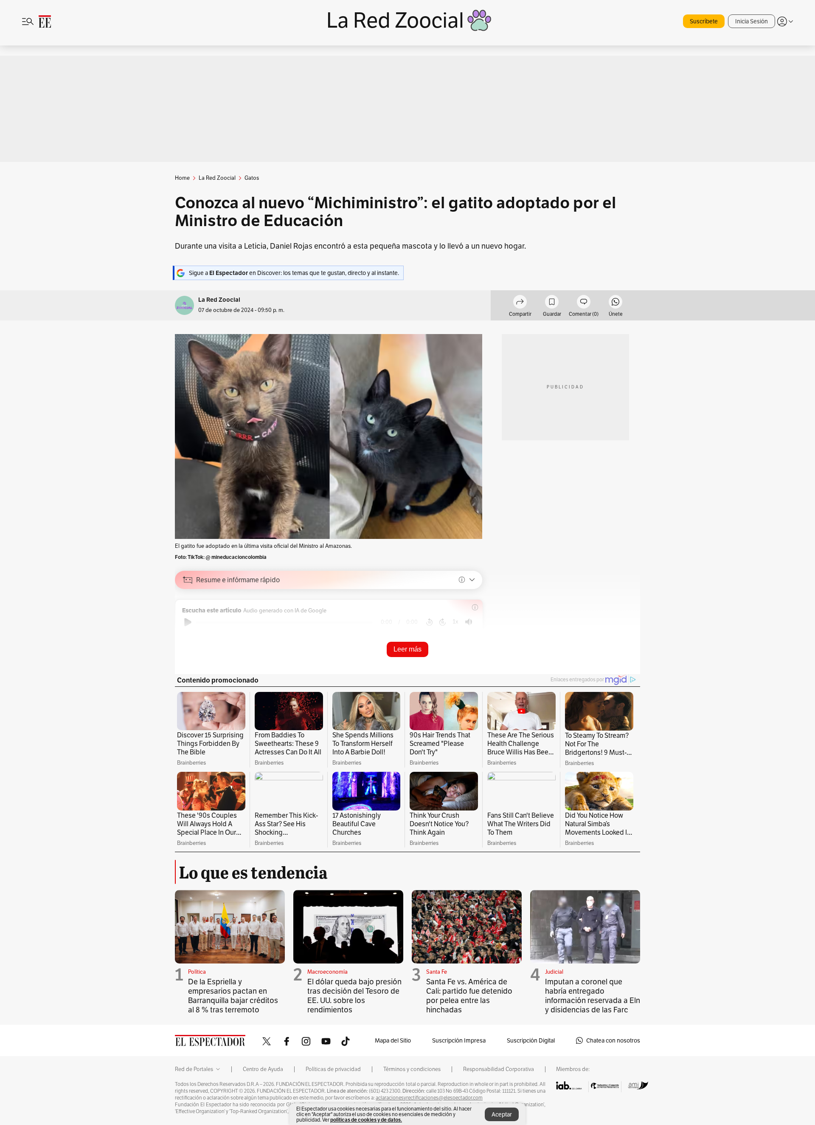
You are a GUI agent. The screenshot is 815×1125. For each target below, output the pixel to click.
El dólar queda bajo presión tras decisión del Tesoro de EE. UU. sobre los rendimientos (354, 995)
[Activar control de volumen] (468, 622)
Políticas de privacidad (333, 1069)
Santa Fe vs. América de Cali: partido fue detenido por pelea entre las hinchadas (469, 995)
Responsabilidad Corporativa (498, 1069)
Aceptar (502, 1114)
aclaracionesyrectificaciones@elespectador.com (429, 1098)
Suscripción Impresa (459, 1040)
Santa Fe (436, 971)
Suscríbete (704, 21)
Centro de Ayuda (263, 1069)
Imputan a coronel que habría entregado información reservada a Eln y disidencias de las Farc (592, 995)
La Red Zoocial (219, 299)
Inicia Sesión (751, 21)
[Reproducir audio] (188, 622)
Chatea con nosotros (613, 1040)
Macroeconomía (327, 971)
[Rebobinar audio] (429, 622)
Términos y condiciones (412, 1069)
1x (455, 621)
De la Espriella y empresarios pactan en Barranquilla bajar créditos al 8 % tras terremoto (233, 995)
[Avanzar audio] (442, 622)
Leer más (407, 649)
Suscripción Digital (531, 1040)
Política (197, 971)
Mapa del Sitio (393, 1040)
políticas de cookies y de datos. (366, 1119)
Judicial (554, 971)
